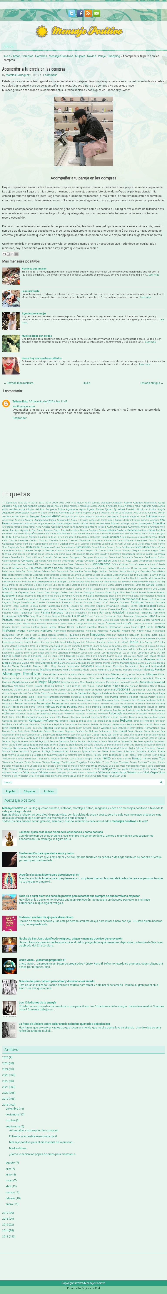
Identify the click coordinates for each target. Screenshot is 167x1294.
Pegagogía (107, 700)
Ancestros (101, 516)
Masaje (62, 666)
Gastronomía (8, 623)
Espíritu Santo (128, 605)
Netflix (58, 686)
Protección (69, 713)
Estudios (74, 609)
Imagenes (97, 635)
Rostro (14, 731)
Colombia (159, 553)
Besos (144, 530)
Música (90, 682)
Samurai (156, 731)
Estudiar (62, 609)
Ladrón (131, 649)
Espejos (34, 606)
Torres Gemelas (32, 762)
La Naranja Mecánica (115, 649)
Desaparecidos (51, 574)
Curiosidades (157, 568)
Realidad (85, 717)
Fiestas (56, 616)
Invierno (36, 642)
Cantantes (8, 543)
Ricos (20, 727)
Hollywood (33, 630)
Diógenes (160, 584)
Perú (66, 703)
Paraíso (86, 696)
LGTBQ (161, 652)
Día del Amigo (103, 578)
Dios (5, 588)
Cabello (105, 536)
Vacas (143, 765)
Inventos (19, 642)
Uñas (94, 765)
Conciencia (127, 557)
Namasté (125, 682)
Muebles (6, 682)
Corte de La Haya (121, 560)
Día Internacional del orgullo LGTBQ (146, 581)
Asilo (75, 526)
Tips (162, 758)
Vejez (59, 769)
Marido (6, 666)
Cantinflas (28, 543)
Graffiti (120, 623)
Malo (37, 663)
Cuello (27, 568)
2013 (5, 1236)
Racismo (27, 717)
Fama (37, 612)
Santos (144, 737)
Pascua (143, 696)
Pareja (102, 56)
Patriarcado (13, 700)
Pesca (73, 703)
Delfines (103, 571)
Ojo (68, 689)
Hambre (92, 627)
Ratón (58, 717)
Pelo (134, 700)
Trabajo (55, 762)
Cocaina (81, 554)
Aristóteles (7, 526)
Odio (54, 689)
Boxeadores (118, 533)
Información (43, 638)
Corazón (89, 560)
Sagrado (70, 731)
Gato (19, 623)
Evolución (114, 609)
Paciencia (72, 693)
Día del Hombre (121, 578)
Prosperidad (44, 713)
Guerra (15, 627)
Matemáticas (132, 666)
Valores (23, 769)
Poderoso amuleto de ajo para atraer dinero (46, 917)
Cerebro (28, 550)
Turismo (142, 762)
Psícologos (141, 713)
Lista (60, 655)
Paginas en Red (91, 1288)
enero (9, 1204)
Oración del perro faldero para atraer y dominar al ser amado (57, 981)
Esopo (15, 606)
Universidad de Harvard (42, 765)
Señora (117, 741)
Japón (109, 642)
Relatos (115, 720)
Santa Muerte (66, 737)
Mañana (141, 663)
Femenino (146, 612)
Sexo (19, 744)
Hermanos (115, 627)
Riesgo (28, 728)
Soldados (88, 748)
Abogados (117, 502)
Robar (72, 728)
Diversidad (109, 588)
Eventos (103, 609)
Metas (74, 674)
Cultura (111, 568)
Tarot (139, 755)
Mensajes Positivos (61, 56)
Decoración (76, 571)
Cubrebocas (16, 568)
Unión (26, 765)
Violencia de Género (123, 772)
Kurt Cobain (78, 649)
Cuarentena (142, 564)
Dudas (64, 592)
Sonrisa (6, 751)
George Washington (86, 623)
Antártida (51, 520)
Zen (118, 775)
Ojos (73, 689)
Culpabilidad (91, 568)
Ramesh (37, 717)
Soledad (99, 748)
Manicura (81, 662)
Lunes (44, 659)
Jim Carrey (145, 642)
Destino (128, 574)
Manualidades (128, 662)
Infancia (7, 638)
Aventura (154, 526)
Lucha (13, 659)
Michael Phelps (102, 674)
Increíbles (145, 635)
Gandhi (155, 619)
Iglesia (52, 634)
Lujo (37, 659)
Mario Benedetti (21, 666)
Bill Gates (19, 533)
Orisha (5, 693)
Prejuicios (152, 707)
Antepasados (63, 520)
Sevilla (12, 744)
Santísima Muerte (105, 737)
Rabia (18, 717)
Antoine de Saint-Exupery (101, 520)
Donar (33, 592)
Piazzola (114, 703)
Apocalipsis (31, 523)
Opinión (80, 689)
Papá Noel (42, 696)
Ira (42, 642)
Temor (21, 758)
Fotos (151, 616)
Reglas (82, 720)
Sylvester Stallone (73, 755)
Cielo (162, 550)
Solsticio (124, 748)
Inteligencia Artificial (119, 638)
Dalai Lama (8, 571)
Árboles (115, 523)
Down (47, 592)
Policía (88, 707)
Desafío (28, 574)
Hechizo (102, 627)
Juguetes (160, 646)
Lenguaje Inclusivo (69, 652)
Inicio (8, 46)
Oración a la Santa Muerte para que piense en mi (49, 874)
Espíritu (65, 606)
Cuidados (79, 568)
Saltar (116, 731)
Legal (41, 652)
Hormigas (91, 630)
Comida (47, 557)
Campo (120, 540)
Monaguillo (61, 678)
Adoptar (30, 509)
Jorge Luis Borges (39, 646)
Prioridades (106, 710)
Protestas (80, 713)
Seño (110, 741)
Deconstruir (63, 571)
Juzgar (28, 649)
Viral (146, 772)
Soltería (140, 748)
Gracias (110, 623)
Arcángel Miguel (128, 523)
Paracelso (65, 696)
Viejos (52, 772)
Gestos (101, 623)
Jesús (133, 642)
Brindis (153, 533)
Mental (47, 674)
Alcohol (152, 509)
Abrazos (138, 502)
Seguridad (44, 741)
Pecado (81, 700)
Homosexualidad (75, 630)
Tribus (105, 762)
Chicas (102, 550)
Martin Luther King (45, 666)
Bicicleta (160, 530)
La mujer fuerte (30, 291)
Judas (124, 646)
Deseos (108, 574)
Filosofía (66, 616)
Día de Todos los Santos (81, 578)
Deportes (145, 571)
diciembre (12, 1108)
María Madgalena (156, 663)
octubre (10, 1120)
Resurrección (146, 724)
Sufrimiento (9, 754)
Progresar (21, 713)
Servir (5, 744)
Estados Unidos (11, 609)
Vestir (146, 769)
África (61, 509)
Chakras (49, 550)
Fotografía (141, 616)
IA (39, 635)
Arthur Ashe (35, 526)
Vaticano (41, 769)
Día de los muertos (55, 578)
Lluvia (94, 656)
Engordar (7, 602)
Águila (91, 509)
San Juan (81, 734)
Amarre (6, 516)
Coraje (79, 560)
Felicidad (118, 612)
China (117, 550)
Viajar (153, 769)
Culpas (102, 568)
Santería (91, 738)
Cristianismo (101, 564)
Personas (57, 703)
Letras (97, 652)
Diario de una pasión (53, 584)
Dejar (95, 571)
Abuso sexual (46, 505)
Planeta (160, 703)
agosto (10, 1162)
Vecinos (51, 769)
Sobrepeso (7, 748)
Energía (114, 599)
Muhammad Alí (29, 682)
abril (8, 1186)
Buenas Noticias (28, 537)
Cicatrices (145, 550)
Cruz (131, 564)
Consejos (27, 560)
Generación (53, 623)
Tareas (132, 755)
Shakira (54, 744)
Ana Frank (79, 516)
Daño (18, 571)
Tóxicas (46, 762)
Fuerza (74, 619)
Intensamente (138, 638)
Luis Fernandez (26, 659)
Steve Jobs (108, 751)
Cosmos (6, 564)
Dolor (140, 588)
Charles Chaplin (84, 550)
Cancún (152, 540)
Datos (30, 571)
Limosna (25, 656)
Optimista (109, 689)
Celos (155, 547)
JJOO (156, 642)
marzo (10, 1192)
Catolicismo (83, 547)
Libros (16, 655)
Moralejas (108, 678)
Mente (55, 674)
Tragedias (81, 762)
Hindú (150, 627)
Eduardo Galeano (156, 592)
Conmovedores (11, 560)
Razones (75, 717)
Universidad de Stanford (67, 765)
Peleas (117, 700)
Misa (27, 678)
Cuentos (36, 568)
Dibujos (76, 584)
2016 (34, 502)
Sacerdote (58, 731)
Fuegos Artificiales (59, 620)
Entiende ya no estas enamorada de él (33, 1136)
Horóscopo (102, 630)
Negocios (19, 685)
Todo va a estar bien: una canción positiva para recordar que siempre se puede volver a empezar (79, 896)
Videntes (34, 772)
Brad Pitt (129, 533)
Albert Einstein (126, 509)
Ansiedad (40, 520)
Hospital (115, 630)
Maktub (25, 663)
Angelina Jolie (137, 516)
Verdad (126, 769)
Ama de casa (140, 512)
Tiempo (136, 758)
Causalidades (99, 547)
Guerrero (25, 627)
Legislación (51, 652)
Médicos (57, 669)
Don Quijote (159, 588)
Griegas (6, 627)
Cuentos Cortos (53, 568)
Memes (118, 669)
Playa (32, 707)
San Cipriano (43, 734)
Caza (118, 547)
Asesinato (57, 526)
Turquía (151, 762)
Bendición (122, 530)
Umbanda (17, 765)
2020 (55, 502)
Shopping (114, 56)
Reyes (5, 728)
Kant (35, 649)
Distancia (98, 588)
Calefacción (133, 537)
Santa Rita (80, 738)
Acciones (74, 506)
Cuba (152, 564)
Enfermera (145, 599)
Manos (90, 663)
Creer (71, 564)
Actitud (102, 505)
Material (145, 666)
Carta (29, 547)
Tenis (46, 758)
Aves (162, 526)
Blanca (41, 533)
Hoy (133, 630)
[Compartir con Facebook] (16, 254)
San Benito (15, 734)
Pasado (133, 696)
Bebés (102, 530)
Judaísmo (114, 645)
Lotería (5, 659)
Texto (106, 758)
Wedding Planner (53, 775)
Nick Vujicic (88, 686)
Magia (6, 662)
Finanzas (98, 616)
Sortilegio (46, 751)
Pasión (151, 696)
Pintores (129, 703)
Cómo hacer (60, 557)
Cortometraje (145, 560)
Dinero (150, 584)
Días (68, 584)
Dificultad (140, 584)
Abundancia (30, 505)
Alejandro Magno (38, 512)
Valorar (13, 769)
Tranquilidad (94, 762)
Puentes (152, 713)
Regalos (73, 720)
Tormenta (18, 762)
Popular (10, 791)
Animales (151, 516)
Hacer (70, 627)
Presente (54, 710)
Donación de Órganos (15, 592)
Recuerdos (150, 717)
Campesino (110, 540)
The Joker (117, 758)
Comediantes (17, 557)
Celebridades (142, 547)
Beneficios (134, 530)
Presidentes (66, 710)
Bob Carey (50, 533)
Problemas (119, 710)
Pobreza (50, 706)
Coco (96, 554)
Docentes (121, 588)
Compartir (75, 557)
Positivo (127, 706)
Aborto (128, 502)
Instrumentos (85, 638)
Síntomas (118, 744)
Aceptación (85, 506)
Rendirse (149, 720)
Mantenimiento (102, 663)
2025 (5, 1063)
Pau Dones (25, 700)
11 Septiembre (9, 502)
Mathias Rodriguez (18, 75)
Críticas (123, 564)
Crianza (79, 564)
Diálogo (38, 584)
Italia (69, 642)
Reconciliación (136, 717)
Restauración (119, 724)
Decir (53, 571)
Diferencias (129, 584)
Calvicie (13, 540)
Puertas (161, 713)
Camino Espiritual (79, 540)
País (89, 693)
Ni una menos (71, 685)
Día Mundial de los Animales (17, 584)
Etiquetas (29, 791)
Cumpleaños (123, 568)
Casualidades (68, 547)
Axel (12, 530)
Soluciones (150, 748)
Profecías (145, 710)
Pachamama (60, 693)
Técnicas (146, 755)
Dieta (111, 584)
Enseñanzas (28, 602)
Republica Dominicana (41, 724)
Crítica (115, 564)
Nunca (161, 686)
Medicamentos (31, 669)
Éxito (124, 609)
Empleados (7, 599)
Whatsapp (68, 775)
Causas (111, 547)
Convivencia (68, 560)
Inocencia (73, 638)
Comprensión (101, 557)
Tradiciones (68, 762)
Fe (100, 612)
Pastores (160, 696)
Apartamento (17, 523)
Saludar (139, 731)
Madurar (138, 659)
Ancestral (90, 516)
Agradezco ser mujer (34, 313)
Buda (5, 536)
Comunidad (115, 557)
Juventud (17, 649)
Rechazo (107, 717)
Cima (14, 554)
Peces (89, 700)
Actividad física (116, 506)
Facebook (159, 609)
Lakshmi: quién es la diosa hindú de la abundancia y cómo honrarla (61, 832)
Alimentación (67, 512)
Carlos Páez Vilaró (147, 543)
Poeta (81, 707)
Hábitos (52, 627)
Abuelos (17, 505)
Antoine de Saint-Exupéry (127, 520)
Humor (19, 634)
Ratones (66, 717)
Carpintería (13, 547)
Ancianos (113, 516)
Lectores (19, 652)
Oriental (161, 689)
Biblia (152, 530)
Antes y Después (79, 520)
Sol (81, 748)
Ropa (162, 728)
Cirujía (26, 554)
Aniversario (8, 520)
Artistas (46, 526)
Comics (29, 557)
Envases (77, 602)
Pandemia (131, 693)
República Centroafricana (15, 724)
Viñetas (82, 772)
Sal (86, 731)
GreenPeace (159, 623)
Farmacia (93, 612)
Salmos (93, 731)
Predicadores (139, 707)
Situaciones (149, 744)
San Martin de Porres (118, 734)
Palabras (107, 693)
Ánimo (161, 516)
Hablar (62, 627)
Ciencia (6, 553)
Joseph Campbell (73, 646)
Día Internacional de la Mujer (49, 581)
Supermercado (55, 754)
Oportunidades (93, 689)
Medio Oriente (90, 669)
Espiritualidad (147, 605)
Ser (135, 741)
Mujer (42, 682)
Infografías (29, 638)
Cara (77, 543)
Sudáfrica (141, 751)
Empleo (18, 599)
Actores (129, 505)
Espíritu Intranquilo (107, 605)
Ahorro (99, 509)
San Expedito (57, 734)
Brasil (137, 533)
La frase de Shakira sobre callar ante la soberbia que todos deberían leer (64, 1023)
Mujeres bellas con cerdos (37, 335)
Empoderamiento (30, 599)
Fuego (46, 620)
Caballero (95, 537)
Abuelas (7, 505)
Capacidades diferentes (46, 543)
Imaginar (111, 635)
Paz (63, 700)
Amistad (45, 516)
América (24, 516)
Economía (100, 592)
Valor (5, 769)
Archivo (48, 791)
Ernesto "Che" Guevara (106, 602)
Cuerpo (68, 568)
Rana (45, 717)
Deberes (46, 571)
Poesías (72, 706)
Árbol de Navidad (99, 523)
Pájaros (96, 693)
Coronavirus (103, 560)
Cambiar (23, 540)
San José (70, 734)
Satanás (153, 738)
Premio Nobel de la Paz (21, 710)
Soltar (132, 748)
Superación (40, 754)
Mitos (44, 678)
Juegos (132, 646)
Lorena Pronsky (123, 656)
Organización (138, 689)
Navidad (159, 682)
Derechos (19, 574)
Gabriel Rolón (127, 620)
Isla (57, 642)
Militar (161, 674)
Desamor (38, 574)
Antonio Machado (150, 520)
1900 (20, 502)
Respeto (107, 724)
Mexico (82, 674)
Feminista (23, 616)
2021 (5, 1086)
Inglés (53, 638)
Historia (160, 627)
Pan (115, 693)
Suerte (161, 751)
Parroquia (124, 696)
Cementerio (7, 550)
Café (124, 537)
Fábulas (147, 609)
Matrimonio (9, 669)
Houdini (126, 630)
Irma (52, 642)
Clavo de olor (51, 554)
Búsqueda (68, 537)
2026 (5, 1057)
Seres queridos (146, 741)
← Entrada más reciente (18, 383)
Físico (120, 616)
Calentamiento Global (152, 536)
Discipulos (40, 588)
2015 (5, 1224)
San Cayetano (29, 734)
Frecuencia (19, 620)
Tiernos (146, 758)
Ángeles (124, 516)
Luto (50, 659)
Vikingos (61, 772)
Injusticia (62, 638)
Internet (150, 638)
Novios (91, 56)
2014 (27, 502)
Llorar (87, 655)
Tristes (114, 762)
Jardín (116, 642)
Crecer (48, 564)
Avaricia (145, 526)
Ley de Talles (130, 652)
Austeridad (100, 526)
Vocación (23, 775)
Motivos (138, 678)
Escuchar (149, 602)
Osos (50, 693)
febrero (10, 1198)
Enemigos (104, 599)
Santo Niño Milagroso (128, 738)
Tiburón (127, 758)
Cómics (38, 557)
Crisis (88, 564)
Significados (76, 744)
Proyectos (103, 713)
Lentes (84, 652)
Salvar (147, 731)
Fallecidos (26, 612)
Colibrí (149, 554)
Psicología (115, 713)
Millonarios (8, 678)
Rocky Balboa (137, 728)
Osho (44, 693)
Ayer (17, 530)
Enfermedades (129, 599)
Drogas (55, 592)
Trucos (133, 762)
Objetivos (7, 689)
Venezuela (76, 769)
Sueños (151, 751)
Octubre (46, 689)
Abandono (106, 502)
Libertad (7, 655)
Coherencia (115, 554)
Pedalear (97, 700)
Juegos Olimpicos (145, 646)
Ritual (64, 727)
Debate (36, 571)
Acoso (94, 506)
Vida (26, 772)
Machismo (64, 659)
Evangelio (92, 609)
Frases (7, 620)
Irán (47, 642)
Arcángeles (145, 523)
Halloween (80, 627)
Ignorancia (62, 635)
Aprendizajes (64, 523)
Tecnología (158, 754)
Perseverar (30, 703)
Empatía (160, 595)
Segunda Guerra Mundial (25, 741)
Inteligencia (100, 638)
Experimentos (135, 609)
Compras (27, 56)
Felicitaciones (132, 612)
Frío (40, 620)
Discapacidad (26, 588)
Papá (155, 693)
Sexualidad (28, 744)
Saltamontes (105, 731)
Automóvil (134, 526)
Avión (5, 530)
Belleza (111, 530)
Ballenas (48, 530)
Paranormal (97, 696)
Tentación (55, 758)
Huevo (148, 630)
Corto (135, 560)
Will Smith (79, 775)
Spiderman (75, 751)
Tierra (155, 758)
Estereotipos (41, 609)
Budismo (14, 536)
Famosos (57, 612)
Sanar (147, 734)
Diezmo (118, 584)
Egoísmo (46, 595)
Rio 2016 (37, 728)
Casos (56, 547)
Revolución (159, 724)
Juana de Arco (100, 646)
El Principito (87, 595)
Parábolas (54, 696)
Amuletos (67, 516)
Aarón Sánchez (92, 502)
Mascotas (87, 666)
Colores (6, 557)
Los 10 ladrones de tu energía (37, 1002)
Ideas (44, 634)
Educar (20, 595)
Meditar (102, 669)
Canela (161, 540)
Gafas (138, 620)
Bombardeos (84, 533)
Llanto (79, 656)
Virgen (154, 772)
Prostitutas (57, 713)
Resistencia (96, 724)
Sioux (126, 744)
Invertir (28, 642)
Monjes (84, 678)
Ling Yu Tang (49, 656)
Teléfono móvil (9, 758)
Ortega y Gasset (18, 693)
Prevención (79, 710)
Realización (96, 717)
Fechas (107, 612)
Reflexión (35, 720)
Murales (74, 682)
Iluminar (84, 635)
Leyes (153, 652)
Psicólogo (129, 713)
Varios (32, 769)
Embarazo (135, 595)
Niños (116, 685)
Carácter (84, 543)
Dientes (103, 584)
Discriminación (54, 588)
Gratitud (139, 623)
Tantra (104, 755)
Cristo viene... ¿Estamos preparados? (42, 959)
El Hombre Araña (70, 595)
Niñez (107, 685)
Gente (71, 623)
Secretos (6, 741)
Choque (135, 550)
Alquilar (96, 512)
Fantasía (69, 612)
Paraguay (76, 696)
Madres (128, 659)
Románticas (152, 727)
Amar (161, 512)
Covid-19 (32, 564)
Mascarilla (73, 666)
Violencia (104, 772)
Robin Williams (102, 727)
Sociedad (34, 748)
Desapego (65, 574)
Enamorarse (80, 599)
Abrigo (161, 502)
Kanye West (45, 649)
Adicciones (158, 505)
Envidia (88, 602)
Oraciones (122, 689)
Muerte (16, 682)
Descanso (98, 574)
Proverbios (92, 713)
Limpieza (36, 655)
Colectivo (140, 554)
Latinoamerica (150, 649)
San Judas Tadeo (97, 734)
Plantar (6, 707)
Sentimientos (94, 741)
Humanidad (159, 630)
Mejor (110, 669)
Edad (108, 592)
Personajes (44, 703)
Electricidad (101, 595)
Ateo (92, 526)
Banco (57, 530)
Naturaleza (147, 682)
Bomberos (96, 533)
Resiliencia (83, 724)
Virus (162, 772)
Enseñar (41, 602)
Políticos (107, 706)
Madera (87, 659)
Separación (126, 741)
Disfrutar (87, 588)
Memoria (127, 669)
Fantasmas (81, 612)
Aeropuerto (51, 509)
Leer (35, 652)
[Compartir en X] (12, 254)
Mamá (55, 662)
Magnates (16, 663)
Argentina (159, 523)
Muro (82, 682)
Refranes (63, 720)
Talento (97, 755)
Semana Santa (68, 741)
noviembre (12, 1114)
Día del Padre (152, 578)
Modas (51, 678)
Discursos (68, 588)
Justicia (7, 649)
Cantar (18, 543)
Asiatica (67, 526)
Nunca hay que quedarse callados (42, 358)
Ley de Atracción (112, 652)
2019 (5, 1098)
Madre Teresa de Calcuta (107, 659)
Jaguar (76, 642)
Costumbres (18, 564)
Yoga (105, 775)
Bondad (107, 533)
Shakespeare (42, 744)
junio (9, 1174)
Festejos (47, 616)
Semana (54, 741)
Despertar (118, 574)
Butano (78, 537)
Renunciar (160, 720)
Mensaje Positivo (154, 669)
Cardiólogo (95, 543)
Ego (39, 595)
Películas (126, 700)
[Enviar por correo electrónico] (4, 254)
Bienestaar (7, 533)
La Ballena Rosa (94, 649)
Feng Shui (36, 616)
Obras (25, 689)
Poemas (61, 706)
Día (136, 574)
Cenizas (18, 550)
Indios (162, 635)
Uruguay (103, 765)
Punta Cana (8, 717)
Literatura (69, 655)
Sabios (47, 731)
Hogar (21, 630)
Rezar (12, 727)
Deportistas (158, 571)
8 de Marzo (77, 502)
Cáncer (129, 540)
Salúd (131, 731)
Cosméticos (159, 560)
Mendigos (138, 669)
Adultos (40, 509)
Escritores (137, 602)
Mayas (20, 669)
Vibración (17, 772)
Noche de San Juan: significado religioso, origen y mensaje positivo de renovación (70, 938)
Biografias (31, 533)
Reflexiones (50, 720)
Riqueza (48, 727)
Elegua (112, 595)
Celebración (128, 547)
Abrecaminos (150, 502)
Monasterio (74, 678)
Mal (32, 663)
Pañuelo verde (145, 693)
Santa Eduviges (17, 738)
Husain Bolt (30, 635)
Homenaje (60, 630)
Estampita (28, 609)
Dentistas (113, 571)
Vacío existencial (156, 765)
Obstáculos (36, 689)
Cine (20, 554)
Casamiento (46, 547)
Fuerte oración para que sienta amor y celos (46, 853)
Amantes (152, 512)
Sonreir (161, 748)
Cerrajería (38, 550)
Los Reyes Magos (154, 655)
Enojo (16, 602)
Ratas (52, 717)
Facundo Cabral (10, 612)
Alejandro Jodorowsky (15, 512)
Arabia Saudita (80, 523)
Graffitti (129, 623)
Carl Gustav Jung (127, 543)
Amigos (34, 516)
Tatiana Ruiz (20, 401)
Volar (31, 775)
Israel (63, 642)
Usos (122, 765)
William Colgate (93, 775)
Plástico (24, 707)
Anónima (19, 520)
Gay (33, 623)
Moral (98, 678)
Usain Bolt (114, 765)
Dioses (13, 588)
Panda (120, 693)
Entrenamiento (53, 602)
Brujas (161, 533)
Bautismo (93, 530)
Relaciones (104, 720)
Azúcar (32, 530)
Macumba (77, 659)
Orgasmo (151, 689)
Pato (4, 700)
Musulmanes (113, 682)
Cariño (114, 543)
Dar (24, 571)
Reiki (89, 720)
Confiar (161, 557)
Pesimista (82, 703)
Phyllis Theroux (101, 703)
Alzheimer (127, 512)
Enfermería (158, 599)
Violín (140, 772)
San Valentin (136, 734)
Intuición (160, 638)
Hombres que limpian (34, 268)
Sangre (155, 734)
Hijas (134, 627)
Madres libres (17, 1148)
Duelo (71, 592)
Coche (90, 553)
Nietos (99, 685)
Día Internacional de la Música (83, 581)
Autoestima (120, 526)
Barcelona (74, 530)
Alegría (161, 509)
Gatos (26, 623)
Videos (43, 772)
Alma (78, 512)
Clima (62, 554)
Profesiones (158, 710)
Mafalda (160, 659)
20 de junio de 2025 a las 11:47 (48, 401)
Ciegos (154, 550)
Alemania (53, 512)
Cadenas (115, 536)
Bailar (40, 530)
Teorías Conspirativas (72, 758)
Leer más (154, 274)
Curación (143, 568)
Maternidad (158, 666)
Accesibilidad (62, 506)
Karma (56, 649)
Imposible (122, 634)
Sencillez (82, 741)
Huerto (140, 630)
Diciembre (93, 584)
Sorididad (24, 751)
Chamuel (69, 550)
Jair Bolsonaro (88, 642)
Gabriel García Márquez (107, 620)
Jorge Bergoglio (19, 645)
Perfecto (161, 700)
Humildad (8, 634)
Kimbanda (66, 649)
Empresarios (66, 599)
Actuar (138, 506)
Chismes (126, 550)
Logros (110, 656)
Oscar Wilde (33, 693)
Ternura (97, 758)
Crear (41, 564)
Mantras (115, 663)
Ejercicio (56, 595)
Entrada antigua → (152, 383)
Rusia (27, 731)
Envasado (67, 602)
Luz (55, 659)
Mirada (20, 678)
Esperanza (54, 605)
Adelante (146, 506)
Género (63, 623)
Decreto (87, 571)
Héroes (126, 627)
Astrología (83, 526)
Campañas (97, 540)
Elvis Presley (123, 595)
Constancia (40, 560)
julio (8, 1168)
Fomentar (129, 616)
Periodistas (8, 703)
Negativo (7, 685)
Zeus (123, 775)
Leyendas (143, 652)
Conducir (138, 557)
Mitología (35, 678)
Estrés (53, 609)
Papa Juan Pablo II (25, 696)
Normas (134, 686)
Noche (125, 685)
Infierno (16, 638)
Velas (66, 769)
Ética (82, 609)
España (24, 605)
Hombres (41, 56)
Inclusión (134, 634)
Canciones (141, 540)
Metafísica (64, 674)
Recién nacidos (120, 717)
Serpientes (159, 741)
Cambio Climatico (38, 540)
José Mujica (56, 645)
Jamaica (101, 642)
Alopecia (87, 512)
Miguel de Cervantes (135, 674)
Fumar (81, 620)
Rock (114, 728)
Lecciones (8, 652)
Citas (34, 553)
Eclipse (78, 592)
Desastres (87, 574)
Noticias (144, 685)
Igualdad (74, 634)
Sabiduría (36, 731)
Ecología (89, 592)
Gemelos (41, 623)
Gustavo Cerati (39, 627)
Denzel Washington (129, 571)
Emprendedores (49, 599)
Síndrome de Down (103, 744)
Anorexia (29, 520)
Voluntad (39, 775)
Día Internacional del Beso (113, 581)
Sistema (139, 744)
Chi (96, 550)
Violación (92, 772)
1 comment (50, 75)
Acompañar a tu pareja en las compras (33, 69)
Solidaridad (112, 748)
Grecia (148, 623)
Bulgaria (42, 537)
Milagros (151, 674)
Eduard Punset (138, 592)
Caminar (63, 540)
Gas (162, 620)
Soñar (14, 751)
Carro (22, 547)
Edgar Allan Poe (121, 592)
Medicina (46, 669)
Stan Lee (95, 751)
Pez (90, 703)
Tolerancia (7, 762)
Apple (41, 523)
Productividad (133, 710)
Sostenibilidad (60, 751)
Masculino (118, 666)
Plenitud (40, 707)
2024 (5, 1069)
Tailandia (88, 755)
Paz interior (71, 700)
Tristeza (124, 762)
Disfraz (78, 588)
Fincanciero (110, 616)
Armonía (18, 526)
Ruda (20, 731)
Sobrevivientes (20, 748)
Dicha (84, 584)
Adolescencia (17, 509)
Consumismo (54, 560)
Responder (20, 418)
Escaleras (124, 602)
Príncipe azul (92, 710)
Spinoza (86, 751)
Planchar (150, 703)
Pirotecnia (140, 703)
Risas (57, 727)
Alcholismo (142, 509)
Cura (134, 568)
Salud (123, 731)
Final (90, 616)
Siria (132, 744)
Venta (97, 769)
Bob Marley (63, 533)
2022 (61, 502)
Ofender (62, 689)
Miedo (115, 674)
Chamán (59, 550)
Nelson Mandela (44, 685)
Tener (40, 758)
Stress (119, 751)
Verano (116, 769)
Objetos (18, 689)
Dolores (148, 588)
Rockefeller (123, 728)
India (154, 634)
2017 (41, 502)
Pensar (141, 700)
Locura (102, 655)
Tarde (125, 755)
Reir (95, 720)
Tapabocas (115, 754)
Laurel (161, 649)
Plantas (14, 706)
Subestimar (129, 751)
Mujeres (80, 56)
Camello (53, 540)
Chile (110, 550)
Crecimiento (59, 564)
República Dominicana (65, 724)
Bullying (52, 537)
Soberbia (160, 744)
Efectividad (30, 595)
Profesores (8, 713)
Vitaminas (7, 775)
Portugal (117, 707)
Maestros (149, 659)
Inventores (8, 642)
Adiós (5, 509)
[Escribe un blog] (8, 254)
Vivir (15, 775)
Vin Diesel (72, 772)
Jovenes (87, 645)
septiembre (13, 1126)
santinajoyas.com (24, 406)
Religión (126, 720)
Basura (84, 530)
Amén (15, 516)
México (90, 674)
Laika (139, 649)
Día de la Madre (33, 578)
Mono (91, 678)
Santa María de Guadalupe (41, 737)
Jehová (124, 642)
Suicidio (21, 754)
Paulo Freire (54, 700)
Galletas (146, 620)
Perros (19, 703)
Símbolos (88, 744)
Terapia (88, 758)
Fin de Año (79, 616)
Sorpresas (35, 751)
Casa (36, 547)
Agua (82, 509)
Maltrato (45, 662)
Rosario (6, 731)
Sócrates (74, 748)
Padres (82, 693)
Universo (85, 765)
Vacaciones (133, 765)
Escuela (160, 602)
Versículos (136, 769)
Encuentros (93, 599)
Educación (8, 595)
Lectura (28, 652)
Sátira (161, 737)
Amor (16, 56)
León (90, 652)
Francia (160, 616)
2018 (48, 502)
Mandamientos (67, 663)
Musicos (100, 682)
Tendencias (31, 758)
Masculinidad (103, 666)
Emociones (147, 595)
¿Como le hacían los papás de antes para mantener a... (43, 1154)
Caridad (106, 543)
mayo (9, 1180)
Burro (59, 537)
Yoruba (112, 775)
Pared (107, 696)
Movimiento (148, 678)
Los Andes (137, 656)
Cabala (86, 537)
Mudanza (160, 678)
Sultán (30, 755)
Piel (122, 703)
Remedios (138, 720)
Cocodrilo (104, 554)
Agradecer (72, 509)
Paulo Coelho (39, 700)
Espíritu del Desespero (83, 606)
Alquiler (106, 512)
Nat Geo (135, 682)
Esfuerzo (6, 606)
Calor (5, 540)
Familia (45, 612)
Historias (9, 630)
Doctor (132, 588)
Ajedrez (109, 509)
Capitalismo (67, 543)
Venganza (88, 769)
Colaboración (128, 554)
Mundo (65, 682)
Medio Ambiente (72, 669)
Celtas (161, 547)
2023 (67, 502)
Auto (110, 526)
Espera (42, 606)
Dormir (40, 592)
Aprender (50, 523)
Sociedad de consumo (54, 748)
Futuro (90, 619)
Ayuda (24, 530)
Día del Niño (137, 578)
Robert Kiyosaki (84, 728)
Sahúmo (80, 731)
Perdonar (151, 700)
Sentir (104, 741)
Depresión (8, 574)
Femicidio (159, 612)
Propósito (31, 713)
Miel (122, 674)
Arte (25, 526)
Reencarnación (20, 720)
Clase (41, 554)
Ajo (115, 509)
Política (96, 706)
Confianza (150, 557)
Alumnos (115, 512)
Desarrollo (76, 574)
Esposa (161, 606)
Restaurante (133, 724)
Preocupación (41, 710)
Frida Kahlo (32, 620)
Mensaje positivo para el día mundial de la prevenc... (41, 1142)
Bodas (73, 533)
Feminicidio (9, 616)
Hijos (142, 627)
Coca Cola (71, 554)
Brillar (145, 533)
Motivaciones (124, 678)
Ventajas (106, 769)
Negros (29, 686)
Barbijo (64, 530)
